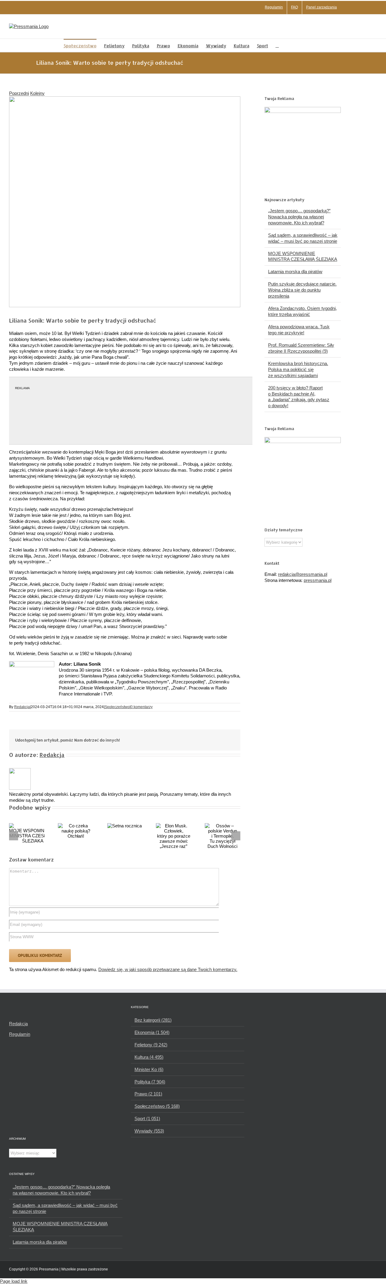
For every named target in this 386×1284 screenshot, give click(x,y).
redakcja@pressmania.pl (302, 574)
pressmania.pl (317, 580)
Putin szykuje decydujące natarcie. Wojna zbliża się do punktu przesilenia (302, 289)
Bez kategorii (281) (153, 1020)
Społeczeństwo (117, 707)
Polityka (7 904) (149, 1081)
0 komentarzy (142, 707)
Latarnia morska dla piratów (295, 271)
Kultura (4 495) (148, 1057)
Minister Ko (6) (148, 1069)
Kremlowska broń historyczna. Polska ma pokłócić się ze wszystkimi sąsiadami (298, 369)
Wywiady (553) (149, 1130)
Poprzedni (19, 93)
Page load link (13, 1281)
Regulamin (19, 1034)
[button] (277, 45)
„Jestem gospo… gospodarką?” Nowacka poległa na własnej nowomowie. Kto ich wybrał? (299, 216)
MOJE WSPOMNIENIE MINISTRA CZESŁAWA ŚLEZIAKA (60, 1226)
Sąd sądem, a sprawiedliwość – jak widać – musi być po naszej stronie (65, 1208)
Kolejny (37, 93)
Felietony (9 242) (150, 1044)
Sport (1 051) (147, 1118)
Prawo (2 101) (148, 1093)
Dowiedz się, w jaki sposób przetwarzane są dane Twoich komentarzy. (167, 969)
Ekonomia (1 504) (151, 1032)
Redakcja (22, 707)
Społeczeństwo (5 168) (157, 1106)
